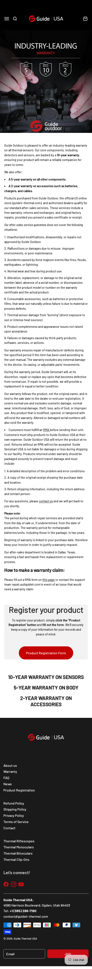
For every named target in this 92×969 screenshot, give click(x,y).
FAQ (6, 778)
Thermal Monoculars (18, 847)
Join (68, 954)
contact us (46, 501)
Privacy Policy (13, 815)
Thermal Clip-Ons (16, 859)
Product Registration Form (46, 653)
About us (10, 765)
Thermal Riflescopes (18, 841)
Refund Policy (13, 803)
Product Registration (19, 790)
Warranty (10, 771)
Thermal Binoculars (18, 853)
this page (48, 580)
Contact (9, 828)
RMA (46, 430)
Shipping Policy (14, 809)
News (7, 784)
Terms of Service (16, 822)
